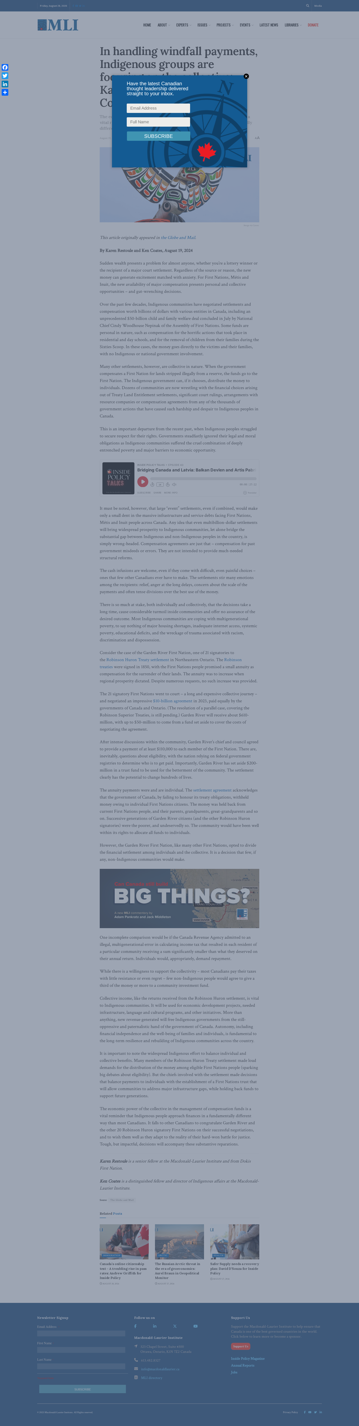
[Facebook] (5, 67)
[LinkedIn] (5, 84)
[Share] (5, 92)
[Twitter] (5, 76)
